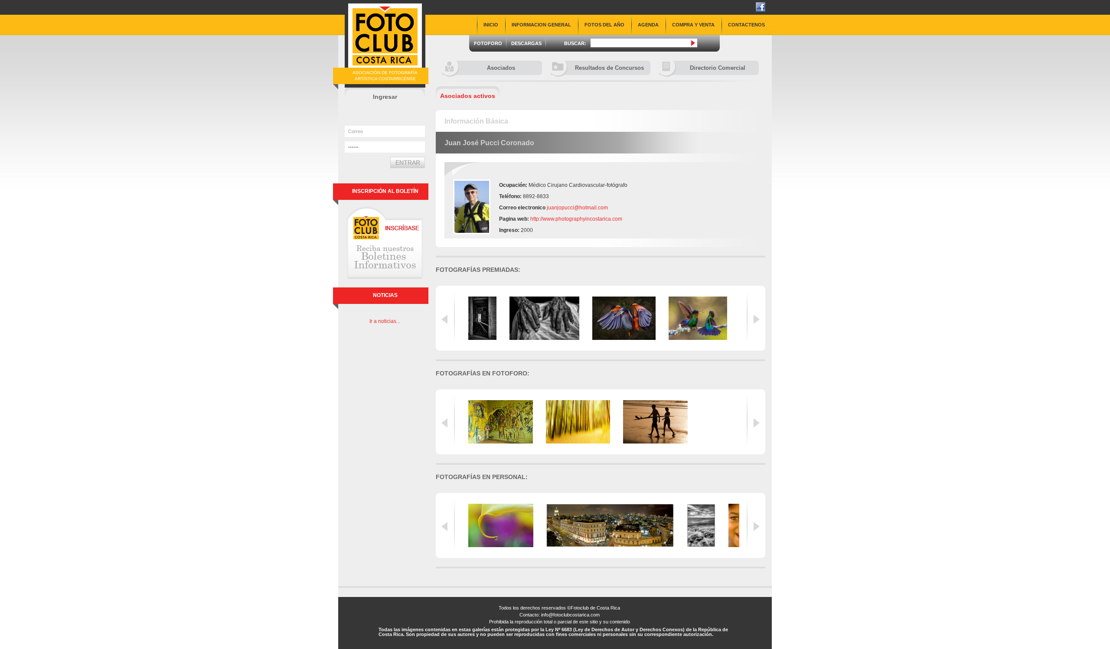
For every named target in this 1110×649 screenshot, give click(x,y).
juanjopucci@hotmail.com (577, 208)
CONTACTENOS (746, 24)
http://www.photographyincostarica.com (576, 219)
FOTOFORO (488, 43)
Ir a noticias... (384, 321)
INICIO (490, 24)
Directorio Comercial (717, 68)
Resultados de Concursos (609, 68)
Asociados (501, 68)
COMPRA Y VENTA (693, 24)
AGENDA (648, 24)
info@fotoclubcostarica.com (570, 614)
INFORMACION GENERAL (541, 24)
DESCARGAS (526, 43)
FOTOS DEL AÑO (604, 24)
